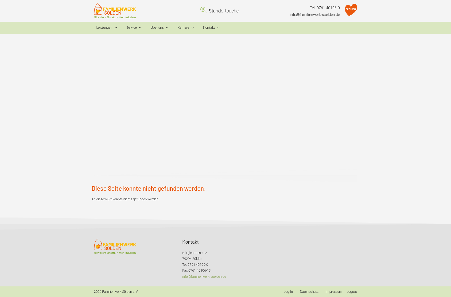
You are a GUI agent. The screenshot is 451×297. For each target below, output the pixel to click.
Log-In (288, 291)
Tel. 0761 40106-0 (325, 8)
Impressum (334, 291)
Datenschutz (309, 291)
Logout (352, 291)
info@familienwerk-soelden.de (315, 14)
